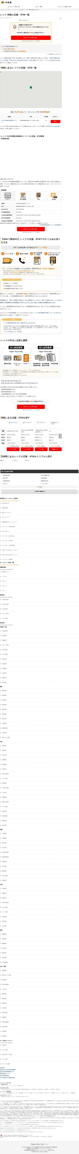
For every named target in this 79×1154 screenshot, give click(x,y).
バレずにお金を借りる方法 (6, 1089)
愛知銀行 (4, 820)
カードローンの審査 (7, 559)
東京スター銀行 (6, 737)
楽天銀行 (4, 1045)
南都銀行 (4, 880)
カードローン (8, 9)
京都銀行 (4, 838)
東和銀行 (4, 704)
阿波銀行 (4, 953)
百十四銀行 (5, 962)
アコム (3, 581)
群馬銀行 (4, 709)
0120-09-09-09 (20, 209)
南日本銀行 (5, 1026)
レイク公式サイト (20, 396)
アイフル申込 (27, 449)
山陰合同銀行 (5, 902)
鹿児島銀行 (5, 1012)
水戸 (26, 460)
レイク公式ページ (32, 223)
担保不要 (5, 478)
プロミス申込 (13, 449)
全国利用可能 (6, 481)
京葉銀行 (4, 723)
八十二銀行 (5, 778)
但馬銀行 (4, 861)
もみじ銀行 (5, 907)
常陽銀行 (4, 695)
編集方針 (55, 1147)
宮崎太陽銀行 (5, 1022)
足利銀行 (4, 714)
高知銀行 (4, 939)
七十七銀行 (5, 654)
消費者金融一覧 (4, 1084)
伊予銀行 (4, 948)
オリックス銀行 (6, 1064)
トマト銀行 (5, 912)
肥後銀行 (4, 1003)
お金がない (58, 1089)
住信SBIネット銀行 (7, 1054)
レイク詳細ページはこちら (53, 54)
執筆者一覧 (49, 1147)
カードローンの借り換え (8, 536)
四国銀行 (4, 934)
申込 (55, 121)
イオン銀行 (5, 1059)
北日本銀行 (5, 649)
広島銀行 (4, 916)
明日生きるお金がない (25, 1089)
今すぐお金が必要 (16, 1089)
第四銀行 (4, 745)
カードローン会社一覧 (14, 6)
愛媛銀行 (4, 943)
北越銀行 (4, 750)
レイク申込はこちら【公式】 (13, 331)
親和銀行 (4, 994)
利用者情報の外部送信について (32, 1150)
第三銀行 (4, 847)
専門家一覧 (43, 1147)
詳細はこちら (55, 449)
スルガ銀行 (5, 806)
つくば (14, 460)
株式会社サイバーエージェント (29, 1136)
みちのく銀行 (5, 645)
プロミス (4, 585)
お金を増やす (34, 1089)
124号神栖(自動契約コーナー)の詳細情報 (49, 225)
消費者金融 (5, 508)
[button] (31, 88)
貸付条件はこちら (18, 1101)
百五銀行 (4, 843)
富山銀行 (4, 755)
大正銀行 (4, 866)
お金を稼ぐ (52, 1089)
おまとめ (5, 483)
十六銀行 (4, 792)
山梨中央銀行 (5, 773)
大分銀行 (4, 1008)
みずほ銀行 (5, 609)
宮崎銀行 (4, 1017)
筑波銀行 (4, 700)
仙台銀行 (4, 663)
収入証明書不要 (45, 475)
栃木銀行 (4, 718)
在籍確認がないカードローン (9, 522)
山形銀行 (4, 668)
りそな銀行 (5, 618)
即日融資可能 (6, 475)
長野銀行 (4, 783)
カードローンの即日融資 (8, 526)
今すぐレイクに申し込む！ (30, 37)
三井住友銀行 (5, 604)
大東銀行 (4, 673)
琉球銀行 (4, 1036)
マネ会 (1, 9)
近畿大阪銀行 (5, 857)
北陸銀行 (4, 764)
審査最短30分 (44, 481)
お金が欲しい (47, 1089)
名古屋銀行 (5, 816)
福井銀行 (4, 769)
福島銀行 (4, 677)
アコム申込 (41, 449)
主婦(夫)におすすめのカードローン (8, 1096)
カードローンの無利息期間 (6, 1092)
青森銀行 (4, 640)
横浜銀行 (4, 690)
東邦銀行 (4, 682)
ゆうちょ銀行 (5, 613)
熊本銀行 (4, 998)
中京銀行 (4, 825)
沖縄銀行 (4, 1031)
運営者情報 (36, 1147)
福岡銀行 (4, 970)
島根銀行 (4, 893)
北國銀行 (4, 759)
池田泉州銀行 (5, 852)
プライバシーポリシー (47, 1148)
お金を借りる (5, 503)
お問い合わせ (51, 1150)
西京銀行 (4, 921)
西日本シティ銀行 (6, 975)
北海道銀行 (5, 631)
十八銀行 (4, 989)
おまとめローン (6, 531)
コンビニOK (44, 483)
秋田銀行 (4, 659)
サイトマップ (44, 1150)
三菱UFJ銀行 (5, 599)
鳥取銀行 (4, 898)
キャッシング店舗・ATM (64, 6)
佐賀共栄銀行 (5, 984)
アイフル (4, 576)
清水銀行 (4, 811)
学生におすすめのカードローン (10, 554)
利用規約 (29, 1148)
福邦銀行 (4, 871)
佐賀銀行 (4, 979)
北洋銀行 (4, 635)
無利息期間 (44, 478)
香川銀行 (4, 957)
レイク (14, 9)
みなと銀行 (5, 875)
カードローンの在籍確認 (8, 545)
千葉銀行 (4, 732)
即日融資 (53, 1092)
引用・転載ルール (36, 1148)
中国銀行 (4, 888)
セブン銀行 (5, 1049)
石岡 (1, 460)
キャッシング (5, 517)
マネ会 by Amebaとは (27, 1147)
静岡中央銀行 (5, 802)
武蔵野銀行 (5, 728)
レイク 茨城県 (20, 9)
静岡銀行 (4, 797)
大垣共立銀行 (5, 788)
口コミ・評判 (38, 6)
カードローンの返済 (7, 540)
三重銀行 (4, 833)
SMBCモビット (6, 571)
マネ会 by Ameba (8, 1122)
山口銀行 (4, 926)
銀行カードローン (6, 512)
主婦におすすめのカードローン (10, 550)
